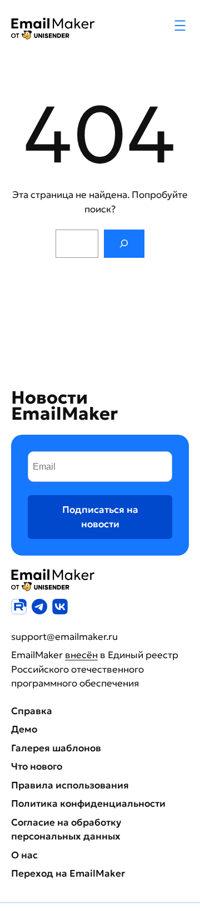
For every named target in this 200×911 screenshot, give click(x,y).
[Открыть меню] (180, 25)
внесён (81, 655)
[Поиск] (124, 244)
